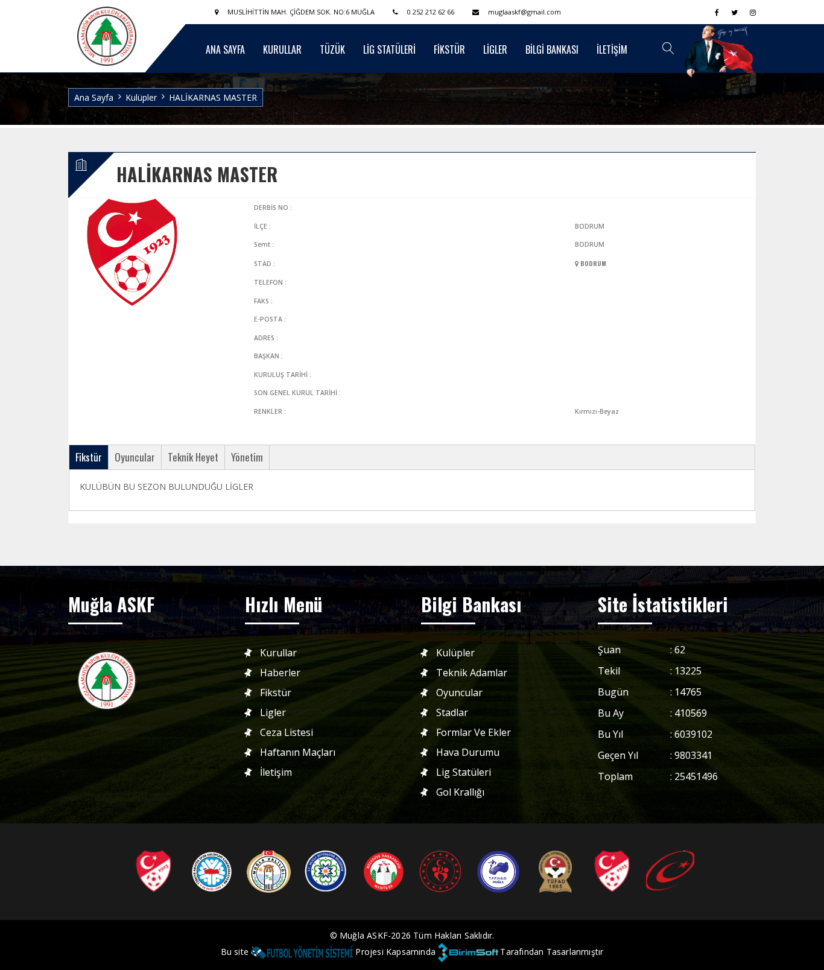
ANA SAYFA (225, 49)
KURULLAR (282, 49)
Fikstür (88, 456)
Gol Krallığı (460, 792)
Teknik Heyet (193, 456)
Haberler (280, 672)
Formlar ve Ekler (473, 732)
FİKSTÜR (449, 49)
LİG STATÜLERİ (389, 49)
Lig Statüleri (463, 772)
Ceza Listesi (286, 732)
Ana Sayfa (93, 97)
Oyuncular (135, 456)
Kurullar (278, 653)
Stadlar (452, 712)
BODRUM (592, 263)
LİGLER (495, 49)
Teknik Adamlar (471, 672)
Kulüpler (141, 97)
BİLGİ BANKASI (551, 49)
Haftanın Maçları (297, 752)
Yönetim (247, 456)
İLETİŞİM (612, 49)
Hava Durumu (467, 752)
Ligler (273, 712)
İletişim (276, 772)
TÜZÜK (332, 49)
